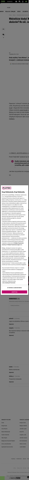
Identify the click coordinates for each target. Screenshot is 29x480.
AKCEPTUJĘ (14, 292)
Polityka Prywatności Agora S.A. (14, 244)
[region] (14, 240)
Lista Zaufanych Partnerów (8, 282)
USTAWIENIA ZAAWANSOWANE (14, 287)
